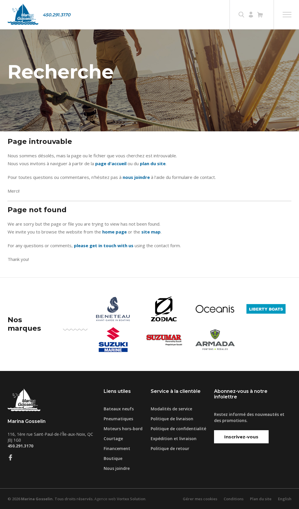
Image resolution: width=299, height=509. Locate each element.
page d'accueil (110, 163)
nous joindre (136, 177)
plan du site (153, 163)
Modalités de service (171, 409)
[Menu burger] (287, 14)
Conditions (234, 498)
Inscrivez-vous (241, 437)
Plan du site (261, 498)
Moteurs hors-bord (123, 428)
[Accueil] (23, 14)
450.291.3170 (56, 15)
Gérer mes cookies (200, 498)
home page (114, 232)
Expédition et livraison (174, 438)
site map (151, 232)
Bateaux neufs (119, 409)
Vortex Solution (131, 498)
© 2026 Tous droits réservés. (50, 498)
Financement (117, 448)
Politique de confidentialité (178, 428)
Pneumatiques (118, 418)
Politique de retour (170, 448)
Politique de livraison (172, 418)
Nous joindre (117, 468)
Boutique (113, 458)
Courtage (113, 438)
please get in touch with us (103, 245)
